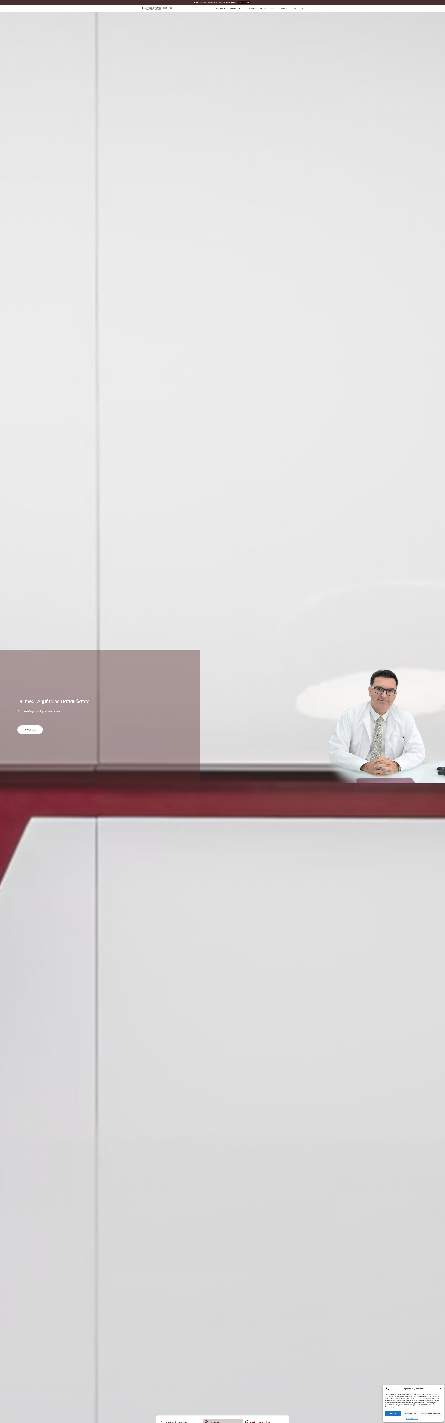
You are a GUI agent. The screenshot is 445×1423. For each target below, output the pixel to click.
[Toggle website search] (302, 8)
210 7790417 (244, 2)
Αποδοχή (393, 1413)
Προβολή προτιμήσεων (430, 1413)
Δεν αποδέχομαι (410, 1413)
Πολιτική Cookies (412, 1419)
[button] (440, 1389)
